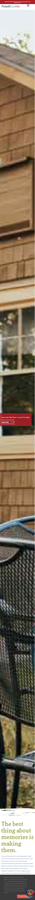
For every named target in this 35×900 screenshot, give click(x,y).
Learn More (11, 892)
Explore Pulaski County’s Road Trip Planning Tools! (17, 2)
